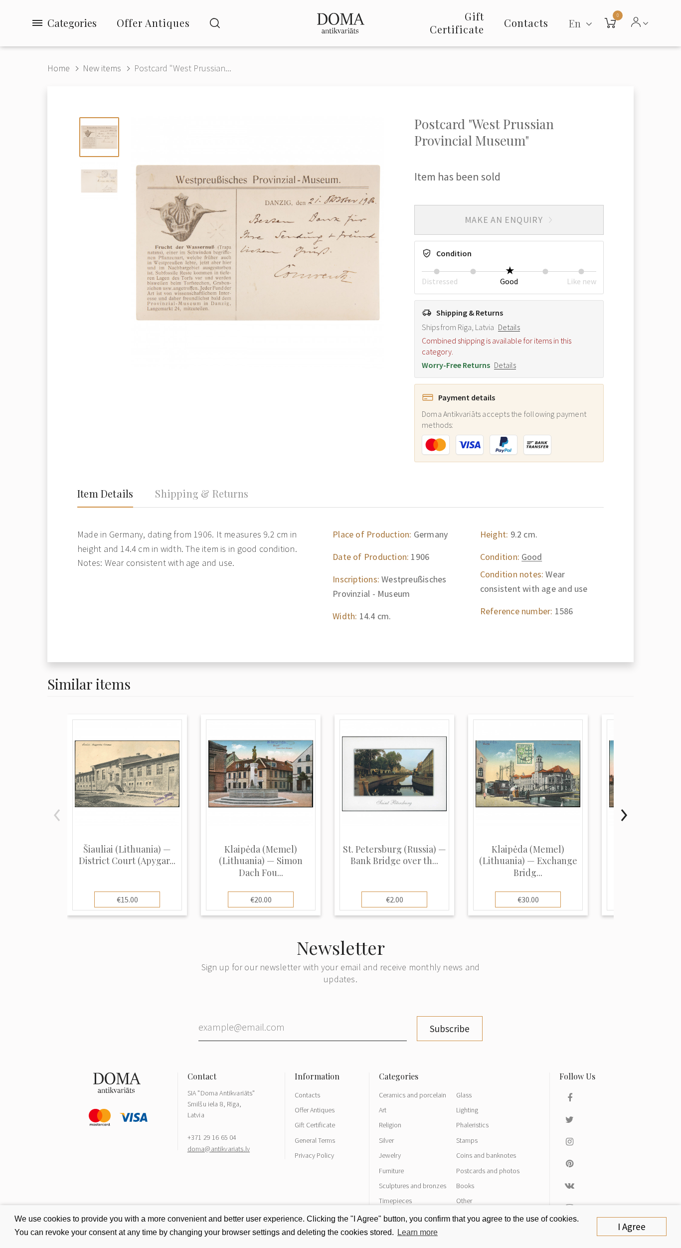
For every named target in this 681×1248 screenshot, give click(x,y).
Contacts (307, 1094)
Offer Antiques (153, 22)
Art (382, 1109)
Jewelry (390, 1155)
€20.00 (261, 899)
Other (464, 1200)
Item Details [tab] (105, 493)
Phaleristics (472, 1124)
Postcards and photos (487, 1170)
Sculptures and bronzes (412, 1185)
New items (102, 68)
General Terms (315, 1140)
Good (531, 556)
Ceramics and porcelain (412, 1094)
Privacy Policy (314, 1155)
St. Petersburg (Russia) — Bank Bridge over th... (394, 855)
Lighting (467, 1109)
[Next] (624, 815)
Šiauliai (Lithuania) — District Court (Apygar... (127, 855)
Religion (390, 1124)
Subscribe (450, 1029)
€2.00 (394, 899)
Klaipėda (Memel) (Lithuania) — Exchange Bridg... (528, 861)
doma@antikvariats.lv (218, 1148)
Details (509, 327)
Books (465, 1185)
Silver (386, 1140)
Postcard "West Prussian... (182, 68)
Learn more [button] (417, 1232)
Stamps (467, 1140)
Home (58, 68)
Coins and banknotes (486, 1155)
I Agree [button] (632, 1227)
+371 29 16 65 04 (212, 1137)
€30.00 (528, 899)
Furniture (391, 1170)
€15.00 (127, 899)
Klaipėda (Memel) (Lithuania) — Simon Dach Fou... (261, 861)
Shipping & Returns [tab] (201, 493)
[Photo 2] (99, 181)
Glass (464, 1094)
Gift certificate (457, 22)
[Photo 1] (99, 137)
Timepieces (395, 1200)
